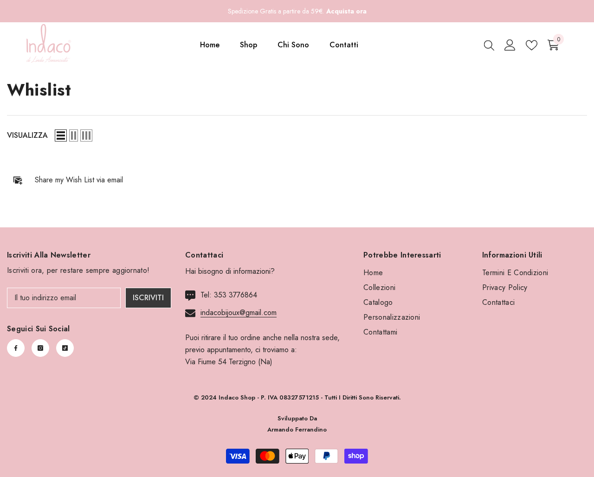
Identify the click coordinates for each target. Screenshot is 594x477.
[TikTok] (65, 348)
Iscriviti (148, 297)
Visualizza (27, 135)
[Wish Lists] (531, 45)
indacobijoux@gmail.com (238, 312)
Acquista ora (346, 11)
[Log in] (510, 45)
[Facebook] (16, 348)
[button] (61, 135)
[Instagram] (40, 348)
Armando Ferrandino (297, 429)
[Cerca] (489, 45)
